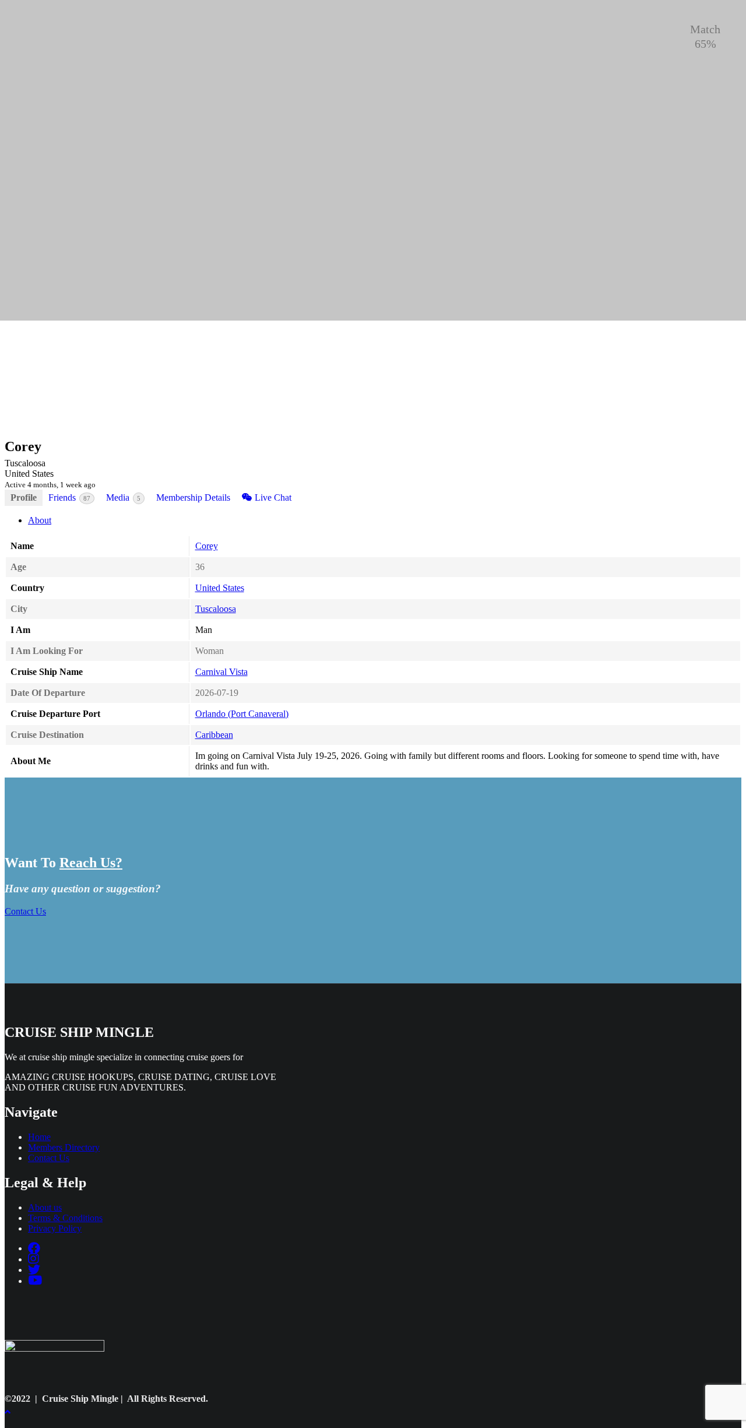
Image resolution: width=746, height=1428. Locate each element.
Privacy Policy (55, 1228)
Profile (23, 497)
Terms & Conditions (65, 1218)
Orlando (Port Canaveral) (241, 714)
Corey (206, 546)
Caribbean (214, 735)
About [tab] (39, 520)
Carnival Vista (221, 672)
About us (45, 1207)
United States (219, 588)
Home (39, 1137)
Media (123, 497)
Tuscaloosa (215, 609)
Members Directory (64, 1147)
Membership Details (193, 497)
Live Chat (271, 497)
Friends (69, 497)
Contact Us (25, 911)
